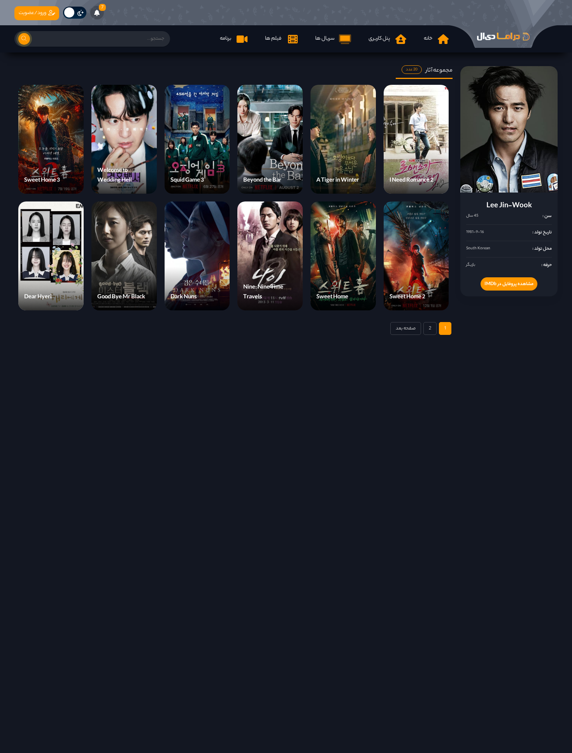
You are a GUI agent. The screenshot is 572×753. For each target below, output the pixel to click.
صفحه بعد (406, 329)
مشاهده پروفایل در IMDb (508, 284)
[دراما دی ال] (503, 36)
